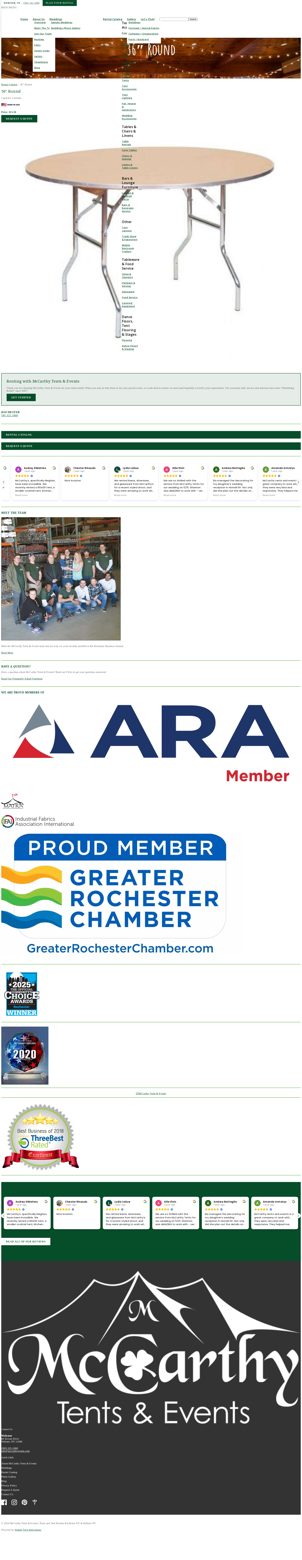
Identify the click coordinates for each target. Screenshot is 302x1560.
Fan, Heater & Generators (129, 106)
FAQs (37, 45)
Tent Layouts (127, 229)
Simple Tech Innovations (28, 1530)
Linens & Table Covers (130, 166)
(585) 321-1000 (31, 3)
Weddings (55, 19)
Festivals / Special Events (144, 28)
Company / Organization (143, 33)
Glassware (128, 291)
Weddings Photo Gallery (65, 28)
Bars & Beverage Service (128, 208)
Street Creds (42, 50)
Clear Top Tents (128, 46)
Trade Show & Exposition (129, 238)
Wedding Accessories (129, 117)
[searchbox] (174, 19)
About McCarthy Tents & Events (18, 1463)
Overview (40, 22)
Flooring (127, 340)
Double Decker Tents (126, 77)
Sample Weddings (62, 22)
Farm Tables (129, 150)
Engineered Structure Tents (129, 65)
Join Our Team (43, 33)
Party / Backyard (139, 39)
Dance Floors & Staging (130, 347)
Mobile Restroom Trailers (128, 248)
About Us (39, 19)
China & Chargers (127, 275)
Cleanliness (41, 62)
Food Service (129, 297)
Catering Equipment (128, 304)
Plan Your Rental (60, 3)
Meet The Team (44, 28)
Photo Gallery (8, 1476)
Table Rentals (126, 143)
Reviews (39, 39)
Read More (7, 652)
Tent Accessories (129, 87)
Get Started (21, 397)
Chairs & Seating (127, 157)
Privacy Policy (9, 1485)
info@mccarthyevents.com (15, 1451)
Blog (37, 67)
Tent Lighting (127, 96)
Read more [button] (13, 495)
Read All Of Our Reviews (26, 1241)
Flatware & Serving (128, 284)
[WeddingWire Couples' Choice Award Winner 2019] (151, 1093)
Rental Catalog (112, 19)
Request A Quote (19, 118)
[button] (9, 7)
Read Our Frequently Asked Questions (22, 678)
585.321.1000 (9, 415)
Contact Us (7, 1494)
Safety (38, 56)
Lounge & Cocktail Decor (128, 196)
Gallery (131, 19)
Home (24, 19)
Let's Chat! (148, 19)
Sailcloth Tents (127, 55)
